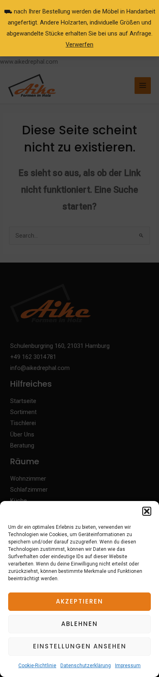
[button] (147, 511)
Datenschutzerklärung (85, 665)
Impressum (128, 665)
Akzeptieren (79, 601)
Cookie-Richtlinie (37, 665)
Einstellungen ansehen (79, 646)
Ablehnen (79, 623)
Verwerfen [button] (79, 44)
